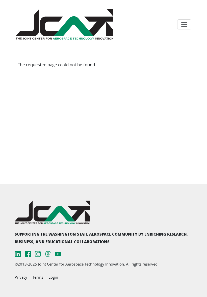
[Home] (66, 24)
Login (53, 277)
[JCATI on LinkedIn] (18, 253)
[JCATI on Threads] (48, 253)
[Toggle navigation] (184, 24)
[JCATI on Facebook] (28, 253)
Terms (38, 277)
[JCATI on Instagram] (38, 253)
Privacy (21, 277)
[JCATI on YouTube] (58, 253)
